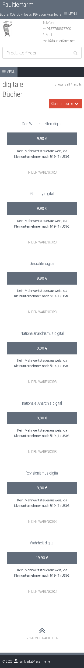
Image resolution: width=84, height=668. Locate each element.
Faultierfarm (17, 4)
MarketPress (32, 661)
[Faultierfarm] (21, 29)
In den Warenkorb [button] (42, 172)
